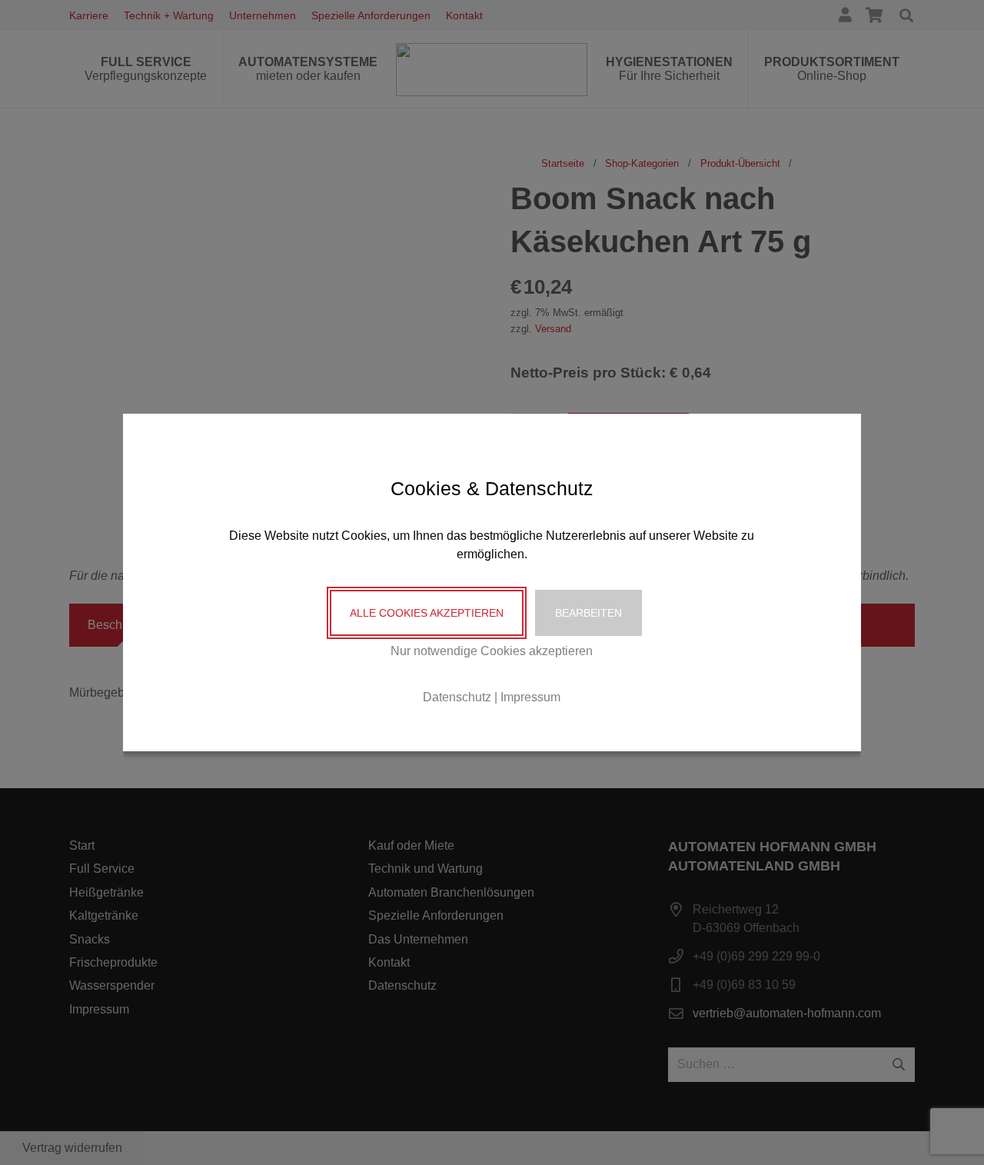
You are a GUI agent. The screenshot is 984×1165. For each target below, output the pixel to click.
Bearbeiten (588, 613)
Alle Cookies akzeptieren (427, 613)
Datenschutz (457, 697)
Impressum (530, 697)
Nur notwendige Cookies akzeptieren (492, 650)
